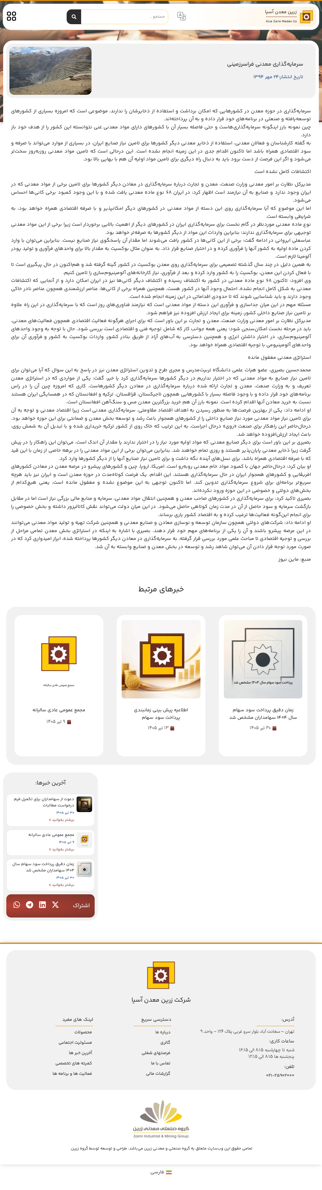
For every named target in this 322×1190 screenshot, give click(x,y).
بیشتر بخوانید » (61, 820)
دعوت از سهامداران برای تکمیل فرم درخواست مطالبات (44, 802)
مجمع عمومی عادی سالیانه (51, 835)
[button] (55, 904)
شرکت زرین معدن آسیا (161, 1000)
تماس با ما (160, 1063)
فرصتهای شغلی (156, 1053)
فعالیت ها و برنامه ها (72, 1073)
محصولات (83, 1032)
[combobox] (125, 16)
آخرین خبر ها (80, 1053)
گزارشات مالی (158, 1073)
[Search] (74, 16)
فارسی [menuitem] (157, 1172)
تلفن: (289, 1066)
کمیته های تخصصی (73, 1063)
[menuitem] (161, 1172)
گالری (165, 1042)
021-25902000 (280, 1075)
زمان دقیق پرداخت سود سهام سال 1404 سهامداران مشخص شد (43, 867)
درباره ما (162, 1032)
